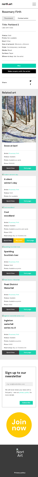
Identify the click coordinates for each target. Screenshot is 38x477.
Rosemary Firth (14, 153)
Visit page (27, 168)
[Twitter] (30, 81)
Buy (19, 66)
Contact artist (23, 18)
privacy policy (24, 392)
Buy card (19, 240)
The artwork (8, 18)
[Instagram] (19, 465)
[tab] (8, 18)
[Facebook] (30, 84)
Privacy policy (19, 473)
